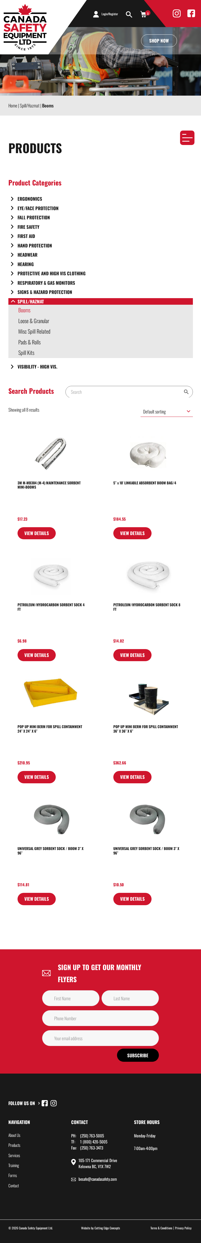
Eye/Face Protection (38, 208)
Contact (13, 1185)
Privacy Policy (183, 1228)
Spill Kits (26, 352)
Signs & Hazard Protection (45, 292)
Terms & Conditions (161, 1228)
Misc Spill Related (34, 331)
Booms (24, 310)
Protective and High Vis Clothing (52, 273)
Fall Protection (34, 217)
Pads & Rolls (29, 342)
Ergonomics (30, 198)
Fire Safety (28, 227)
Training (13, 1165)
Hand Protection (35, 245)
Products (14, 1145)
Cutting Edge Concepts (107, 1228)
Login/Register (110, 14)
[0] (143, 14)
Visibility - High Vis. (37, 366)
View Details (36, 533)
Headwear (27, 254)
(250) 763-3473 (91, 1148)
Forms (12, 1175)
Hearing (26, 264)
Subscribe (137, 1055)
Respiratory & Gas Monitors (46, 282)
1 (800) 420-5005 (93, 1141)
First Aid (26, 236)
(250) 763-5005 (92, 1135)
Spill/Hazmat (31, 301)
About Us (14, 1135)
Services (14, 1155)
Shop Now (159, 40)
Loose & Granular (33, 321)
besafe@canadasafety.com (98, 1179)
